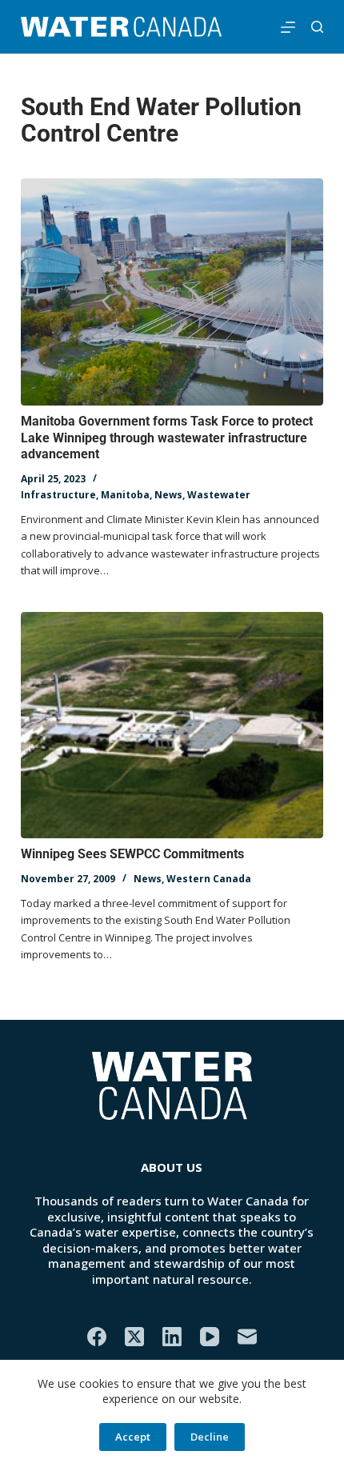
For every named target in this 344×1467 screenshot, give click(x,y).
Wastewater (218, 495)
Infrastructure (58, 495)
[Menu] (288, 27)
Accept (132, 1436)
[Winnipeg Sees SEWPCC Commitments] (172, 725)
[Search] (317, 27)
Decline (209, 1436)
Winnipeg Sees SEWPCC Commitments (132, 853)
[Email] (247, 1336)
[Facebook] (96, 1336)
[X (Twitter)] (134, 1336)
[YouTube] (209, 1336)
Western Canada (208, 878)
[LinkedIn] (172, 1336)
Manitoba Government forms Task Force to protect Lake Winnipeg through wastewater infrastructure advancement (167, 438)
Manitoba (125, 495)
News (168, 495)
